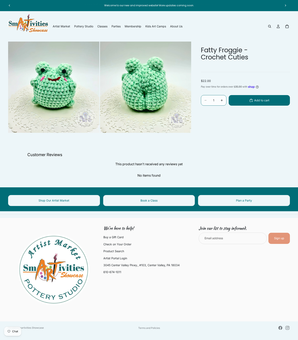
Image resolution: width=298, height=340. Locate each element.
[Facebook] (280, 327)
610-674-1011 (112, 272)
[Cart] (287, 26)
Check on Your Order (117, 244)
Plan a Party (244, 200)
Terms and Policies (149, 327)
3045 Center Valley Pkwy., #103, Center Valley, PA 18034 (141, 265)
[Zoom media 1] (53, 87)
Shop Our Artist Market (54, 200)
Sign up (279, 238)
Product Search (113, 251)
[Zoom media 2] (145, 87)
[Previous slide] (9, 5)
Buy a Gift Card (113, 237)
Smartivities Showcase (30, 327)
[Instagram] (287, 327)
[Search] (269, 26)
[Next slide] (285, 5)
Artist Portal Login (115, 258)
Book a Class (149, 200)
